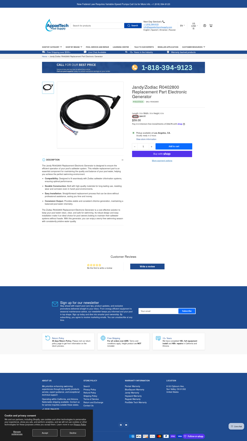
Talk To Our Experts (144, 47)
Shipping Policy (90, 395)
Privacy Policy (80, 424)
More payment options (162, 160)
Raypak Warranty (133, 399)
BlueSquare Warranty (134, 389)
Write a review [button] (147, 266)
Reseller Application (168, 47)
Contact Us (88, 405)
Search (134, 25)
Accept (45, 432)
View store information (146, 139)
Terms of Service (91, 399)
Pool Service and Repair (97, 47)
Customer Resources (192, 47)
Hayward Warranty (133, 395)
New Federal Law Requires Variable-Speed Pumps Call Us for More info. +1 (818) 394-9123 (123, 4)
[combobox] (106, 26)
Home (44, 56)
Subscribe (187, 311)
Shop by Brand (73, 47)
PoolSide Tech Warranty (136, 402)
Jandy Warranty (132, 392)
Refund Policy (89, 392)
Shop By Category (50, 47)
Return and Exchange (93, 402)
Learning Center (121, 47)
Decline (73, 432)
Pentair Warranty (132, 386)
